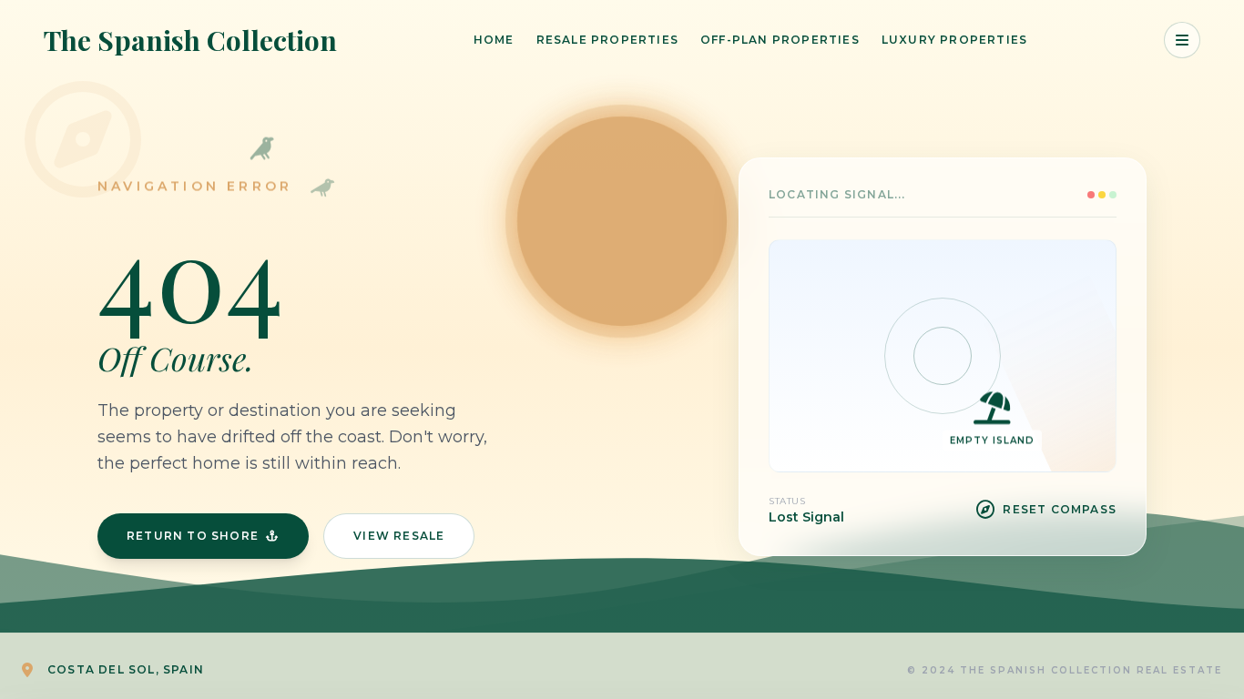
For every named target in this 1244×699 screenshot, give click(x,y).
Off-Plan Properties (780, 39)
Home (494, 39)
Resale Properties (607, 39)
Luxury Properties (954, 39)
